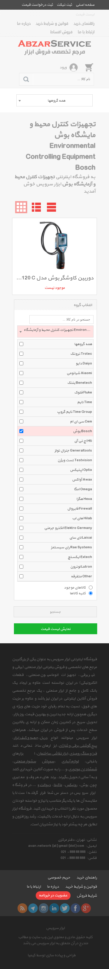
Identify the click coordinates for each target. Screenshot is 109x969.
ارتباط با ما (86, 32)
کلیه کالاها (78, 593)
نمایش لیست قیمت (56, 629)
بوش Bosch (82, 431)
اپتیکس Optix (81, 470)
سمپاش (48, 762)
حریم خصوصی (59, 878)
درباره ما (24, 23)
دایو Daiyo (84, 363)
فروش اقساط (61, 32)
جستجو (55, 612)
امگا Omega (83, 489)
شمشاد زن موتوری (82, 769)
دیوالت (45, 785)
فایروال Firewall (79, 508)
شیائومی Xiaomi (79, 373)
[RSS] (22, 908)
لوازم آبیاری (70, 762)
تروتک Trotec (81, 354)
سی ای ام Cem (81, 421)
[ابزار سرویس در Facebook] (75, 908)
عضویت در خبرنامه (53, 895)
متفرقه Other (81, 576)
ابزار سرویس (55, 928)
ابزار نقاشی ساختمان (52, 754)
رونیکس (71, 785)
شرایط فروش (87, 896)
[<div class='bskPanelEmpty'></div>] (89, 67)
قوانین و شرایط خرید (52, 23)
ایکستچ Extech (80, 557)
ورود (63, 67)
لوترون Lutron (81, 566)
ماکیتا (58, 785)
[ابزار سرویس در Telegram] (33, 908)
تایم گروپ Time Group (74, 412)
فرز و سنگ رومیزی (83, 754)
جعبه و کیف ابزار (26, 738)
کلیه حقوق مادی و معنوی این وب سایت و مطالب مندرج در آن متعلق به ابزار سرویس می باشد (55, 940)
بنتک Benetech (79, 383)
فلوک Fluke (83, 392)
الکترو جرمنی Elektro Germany (68, 528)
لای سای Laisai (80, 537)
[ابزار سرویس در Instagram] (43, 908)
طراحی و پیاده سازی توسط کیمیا (52, 955)
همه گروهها (83, 344)
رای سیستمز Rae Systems (71, 547)
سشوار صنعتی (25, 762)
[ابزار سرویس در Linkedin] (54, 908)
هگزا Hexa (84, 499)
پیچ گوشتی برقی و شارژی (78, 746)
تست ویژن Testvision (75, 460)
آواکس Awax (82, 479)
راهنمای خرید (84, 23)
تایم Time (84, 402)
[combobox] (54, 100)
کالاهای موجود (75, 587)
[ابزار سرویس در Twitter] (65, 908)
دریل (44, 738)
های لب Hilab (82, 518)
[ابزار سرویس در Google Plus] (86, 908)
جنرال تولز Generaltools (73, 450)
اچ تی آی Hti (83, 441)
